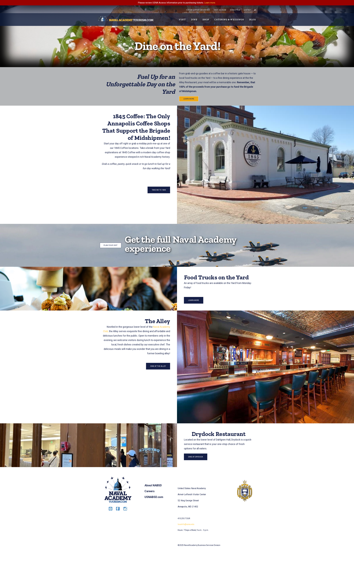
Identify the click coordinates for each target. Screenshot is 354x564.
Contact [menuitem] (247, 10)
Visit (182, 19)
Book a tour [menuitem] (235, 10)
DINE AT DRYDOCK (195, 457)
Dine (194, 19)
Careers (150, 491)
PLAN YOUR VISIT (110, 245)
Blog (252, 19)
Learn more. (210, 2)
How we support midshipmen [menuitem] (198, 10)
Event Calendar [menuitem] (220, 10)
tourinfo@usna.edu (186, 524)
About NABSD (153, 485)
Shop (206, 19)
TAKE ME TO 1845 (159, 190)
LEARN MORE (188, 99)
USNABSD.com (154, 497)
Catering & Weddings (229, 19)
